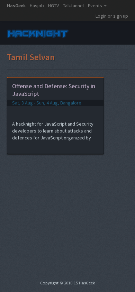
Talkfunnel (73, 5)
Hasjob (37, 5)
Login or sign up (112, 16)
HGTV (53, 5)
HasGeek (16, 5)
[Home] (38, 38)
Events (95, 5)
